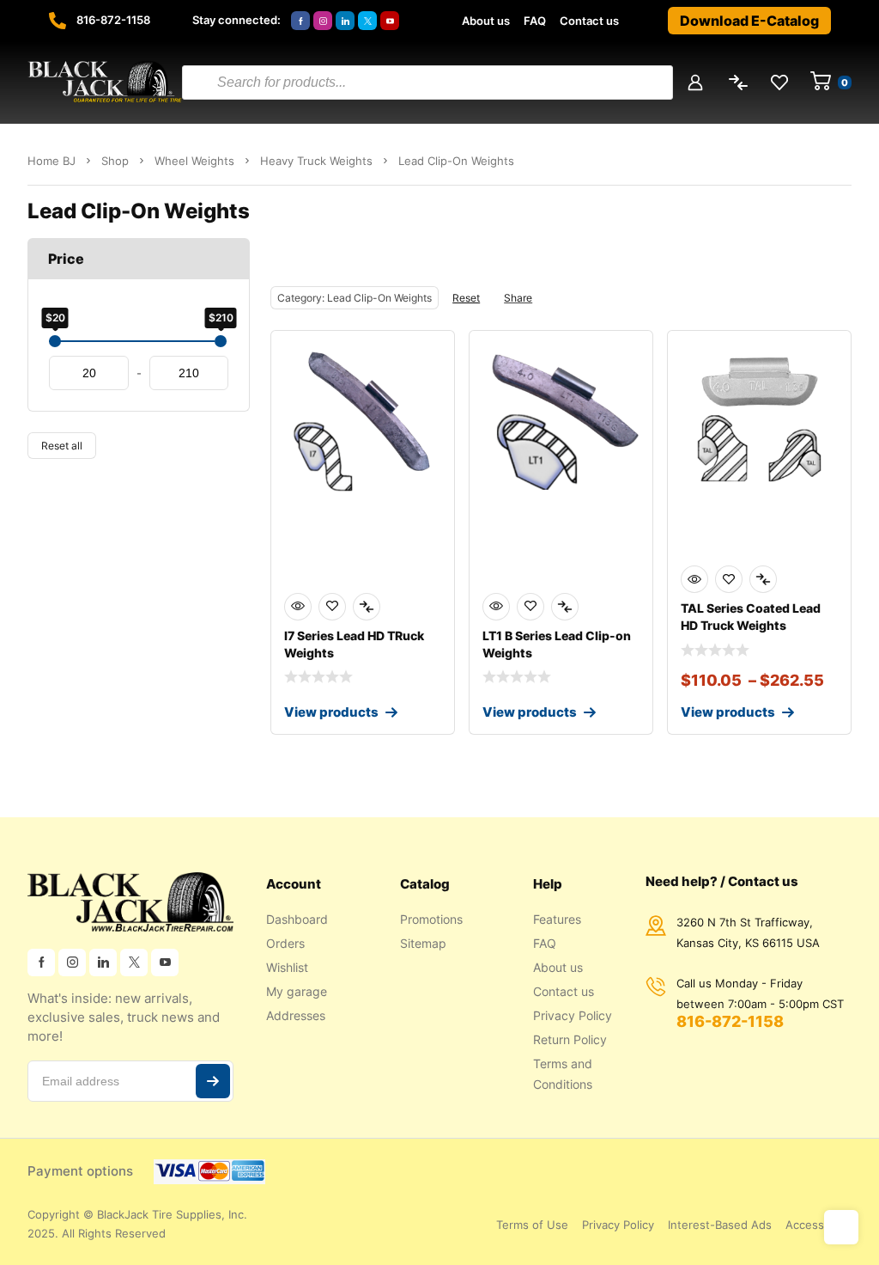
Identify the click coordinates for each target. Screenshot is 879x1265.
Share (518, 297)
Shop (115, 161)
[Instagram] (322, 20)
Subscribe (213, 1081)
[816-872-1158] (57, 20)
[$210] (221, 341)
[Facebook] (300, 20)
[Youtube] (389, 20)
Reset (466, 297)
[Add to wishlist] (332, 606)
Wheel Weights (194, 161)
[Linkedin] (345, 20)
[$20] (55, 341)
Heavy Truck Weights (316, 161)
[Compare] (366, 606)
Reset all (61, 445)
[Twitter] (367, 20)
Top (841, 1227)
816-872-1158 (113, 20)
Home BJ (51, 161)
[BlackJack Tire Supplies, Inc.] (104, 82)
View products (331, 712)
